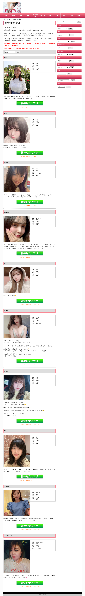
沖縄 (79, 15)
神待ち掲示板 (42, 594)
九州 (71, 15)
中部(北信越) (35, 15)
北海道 (13, 15)
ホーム (6, 15)
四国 (64, 15)
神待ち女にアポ (29, 103)
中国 (57, 15)
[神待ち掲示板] (12, 7)
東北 (21, 15)
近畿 (50, 15)
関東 (28, 15)
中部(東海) (42, 15)
